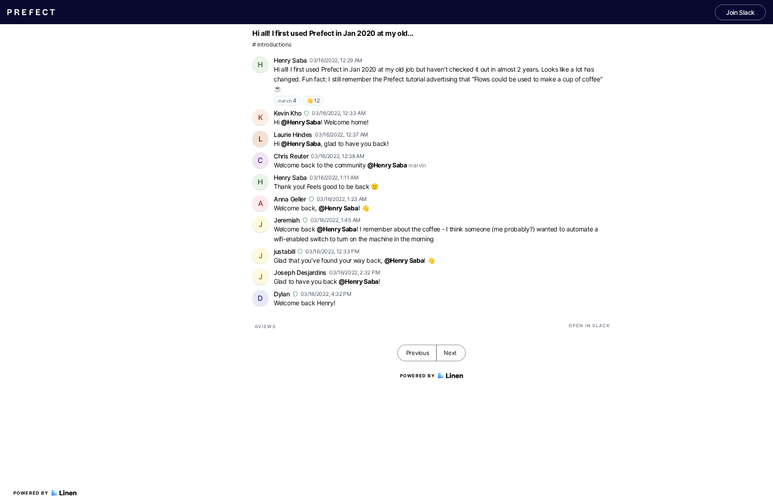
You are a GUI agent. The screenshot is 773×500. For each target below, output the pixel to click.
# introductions (272, 44)
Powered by (31, 493)
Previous (417, 352)
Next (450, 352)
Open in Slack (589, 325)
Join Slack (740, 12)
